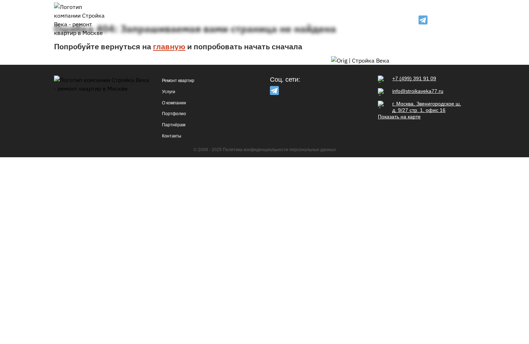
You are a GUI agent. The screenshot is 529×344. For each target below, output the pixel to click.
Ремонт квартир (179, 20)
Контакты (359, 20)
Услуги (217, 20)
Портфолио (288, 20)
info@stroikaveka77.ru (417, 91)
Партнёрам (325, 20)
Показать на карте (399, 116)
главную (169, 46)
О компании (249, 20)
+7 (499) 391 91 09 (453, 20)
